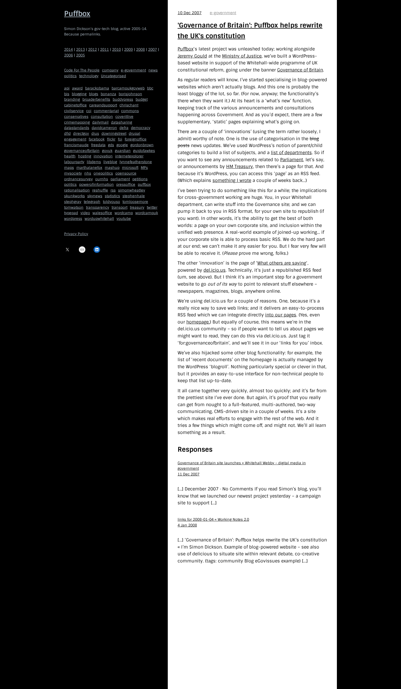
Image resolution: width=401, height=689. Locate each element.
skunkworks (74, 196)
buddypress (123, 99)
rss (113, 190)
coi (88, 111)
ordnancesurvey (78, 179)
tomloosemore (135, 201)
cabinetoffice (75, 105)
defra (123, 127)
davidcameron (104, 127)
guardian (123, 150)
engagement (75, 139)
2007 (152, 49)
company (110, 70)
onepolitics (103, 173)
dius (95, 133)
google (122, 145)
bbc (150, 88)
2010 (116, 49)
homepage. (198, 322)
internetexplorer (129, 156)
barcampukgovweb (128, 88)
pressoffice (125, 184)
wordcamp (124, 213)
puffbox (144, 184)
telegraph (92, 201)
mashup (112, 167)
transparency (97, 207)
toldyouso (111, 201)
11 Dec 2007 (188, 474)
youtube (123, 218)
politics (70, 76)
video (85, 213)
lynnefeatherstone (135, 162)
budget (142, 99)
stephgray (72, 201)
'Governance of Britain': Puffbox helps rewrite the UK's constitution (250, 30)
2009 (128, 49)
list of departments (291, 152)
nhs (87, 173)
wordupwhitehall (99, 218)
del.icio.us (215, 270)
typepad (71, 213)
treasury (137, 207)
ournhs (101, 179)
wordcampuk (146, 213)
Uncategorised (113, 76)
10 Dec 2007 (190, 12)
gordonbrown (142, 145)
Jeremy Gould (192, 56)
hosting (84, 156)
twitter (152, 207)
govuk (107, 150)
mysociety (73, 173)
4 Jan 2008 (187, 525)
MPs (144, 167)
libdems (94, 162)
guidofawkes (144, 150)
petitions (140, 179)
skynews (94, 196)
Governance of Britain (300, 70)
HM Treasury (239, 166)
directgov (81, 133)
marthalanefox (89, 167)
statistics (112, 196)
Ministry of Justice (242, 56)
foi (120, 139)
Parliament (291, 160)
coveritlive (124, 116)
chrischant (128, 105)
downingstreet (113, 133)
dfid (67, 133)
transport (119, 207)
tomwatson (73, 207)
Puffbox (77, 13)
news (153, 70)
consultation (102, 116)
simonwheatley (131, 190)
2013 (80, 49)
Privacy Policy (76, 234)
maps (69, 167)
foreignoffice (135, 139)
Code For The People (82, 70)
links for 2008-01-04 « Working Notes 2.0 (213, 519)
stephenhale (133, 196)
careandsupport (103, 105)
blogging (79, 94)
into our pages (280, 315)
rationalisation (77, 190)
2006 (68, 55)
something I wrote (232, 180)
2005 (80, 55)
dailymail (100, 122)
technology (88, 76)
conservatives (76, 116)
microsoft (130, 167)
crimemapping (77, 122)
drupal (134, 133)
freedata (98, 145)
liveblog (110, 162)
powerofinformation (96, 184)
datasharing (121, 122)
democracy (140, 127)
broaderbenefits (96, 99)
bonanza (108, 94)
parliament (120, 179)
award (77, 88)
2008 (140, 49)
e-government (133, 70)
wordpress (73, 218)
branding (72, 99)
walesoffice (102, 213)
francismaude (76, 145)
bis (66, 94)
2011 (104, 49)
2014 (68, 49)
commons (130, 111)
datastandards (76, 127)
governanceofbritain (82, 150)
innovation (103, 156)
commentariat (106, 111)
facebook (96, 139)
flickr (111, 139)
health (70, 156)
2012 (92, 49)
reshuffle (100, 190)
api (67, 88)
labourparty (74, 162)
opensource (125, 173)
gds (111, 145)
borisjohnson (130, 94)
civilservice (74, 111)
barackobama (97, 88)
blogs (93, 94)
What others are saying (281, 263)
